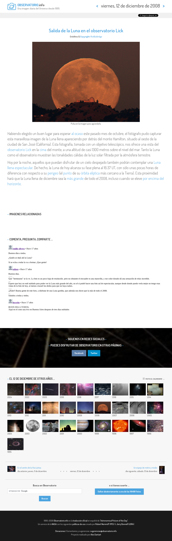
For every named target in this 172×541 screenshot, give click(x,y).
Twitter (94, 353)
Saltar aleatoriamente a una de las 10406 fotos (119, 491)
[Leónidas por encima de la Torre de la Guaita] (68, 408)
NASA (54, 524)
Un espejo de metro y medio (145, 467)
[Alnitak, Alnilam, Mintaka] (15, 408)
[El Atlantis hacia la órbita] (15, 426)
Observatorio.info (61, 520)
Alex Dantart (96, 534)
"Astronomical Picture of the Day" (114, 520)
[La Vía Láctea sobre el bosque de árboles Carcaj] (33, 408)
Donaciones (60, 531)
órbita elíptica (90, 173)
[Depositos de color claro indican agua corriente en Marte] (138, 408)
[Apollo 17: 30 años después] (50, 426)
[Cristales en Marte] (155, 389)
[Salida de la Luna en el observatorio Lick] (103, 408)
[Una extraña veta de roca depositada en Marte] (50, 408)
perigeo (53, 173)
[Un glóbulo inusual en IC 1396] (33, 389)
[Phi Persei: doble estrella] (138, 426)
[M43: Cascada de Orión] (85, 389)
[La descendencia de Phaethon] (15, 389)
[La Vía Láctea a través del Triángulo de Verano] (155, 426)
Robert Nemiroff (102, 524)
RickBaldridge (96, 36)
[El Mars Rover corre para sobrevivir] (120, 408)
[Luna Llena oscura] (33, 426)
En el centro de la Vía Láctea (29, 467)
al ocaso (77, 133)
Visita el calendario (153, 379)
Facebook (79, 353)
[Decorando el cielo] (68, 389)
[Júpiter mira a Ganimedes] (85, 426)
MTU (112, 524)
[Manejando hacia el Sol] (120, 426)
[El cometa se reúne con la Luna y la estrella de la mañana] (138, 389)
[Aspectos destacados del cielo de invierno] (103, 389)
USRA (131, 524)
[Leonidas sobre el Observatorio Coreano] (68, 426)
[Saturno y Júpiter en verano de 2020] (50, 389)
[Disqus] (86, 277)
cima (43, 149)
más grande (75, 178)
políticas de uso (78, 524)
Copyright (85, 36)
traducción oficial (80, 520)
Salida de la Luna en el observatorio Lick (86, 30)
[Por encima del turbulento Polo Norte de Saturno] (120, 389)
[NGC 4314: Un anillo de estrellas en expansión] (103, 426)
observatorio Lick (19, 149)
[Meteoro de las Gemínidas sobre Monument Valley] (85, 408)
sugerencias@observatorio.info (103, 531)
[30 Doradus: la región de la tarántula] (155, 408)
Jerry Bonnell (122, 524)
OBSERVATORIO (27, 5)
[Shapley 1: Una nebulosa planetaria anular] (15, 444)
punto (67, 173)
